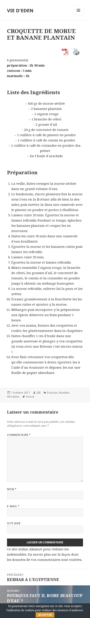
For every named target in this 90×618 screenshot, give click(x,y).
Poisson (52, 392)
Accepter (45, 615)
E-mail (13, 506)
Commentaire (19, 435)
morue (30, 396)
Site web (14, 523)
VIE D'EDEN (20, 10)
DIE (38, 392)
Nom (11, 489)
